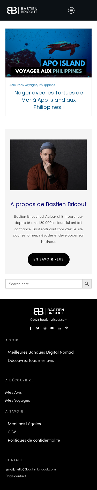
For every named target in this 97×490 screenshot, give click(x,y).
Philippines (47, 85)
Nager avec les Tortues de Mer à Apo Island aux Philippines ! (48, 100)
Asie (13, 85)
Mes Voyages (27, 85)
